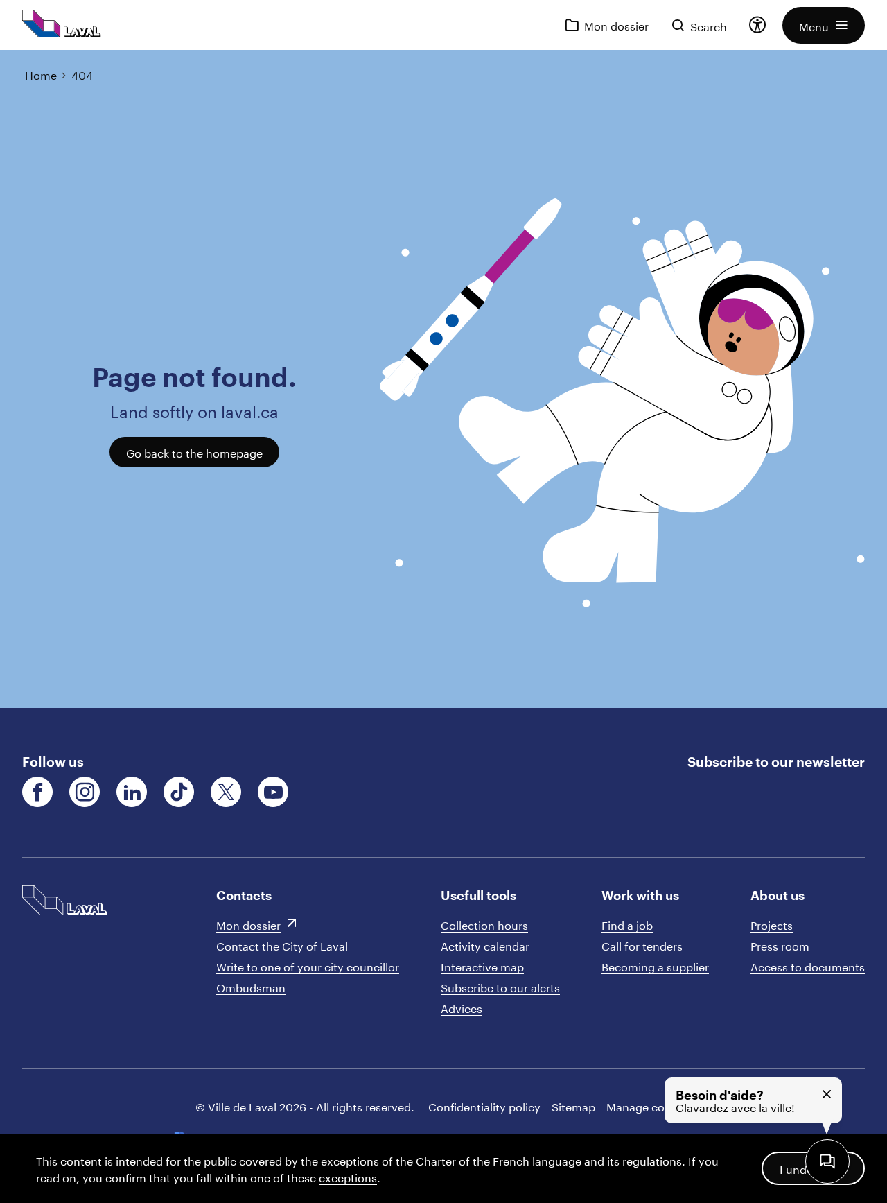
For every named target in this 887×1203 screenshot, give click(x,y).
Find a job (627, 924)
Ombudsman (251, 986)
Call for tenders (642, 944)
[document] (443, 379)
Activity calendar (485, 944)
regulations (652, 1159)
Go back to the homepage (194, 451)
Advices (461, 1007)
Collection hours (484, 924)
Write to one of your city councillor (307, 965)
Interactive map (482, 965)
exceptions (348, 1176)
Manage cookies (649, 1105)
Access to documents (807, 965)
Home (41, 73)
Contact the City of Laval (282, 944)
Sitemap (573, 1105)
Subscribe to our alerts (500, 986)
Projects (771, 924)
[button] (823, 25)
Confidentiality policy (484, 1105)
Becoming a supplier (655, 965)
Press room (779, 944)
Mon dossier (248, 924)
